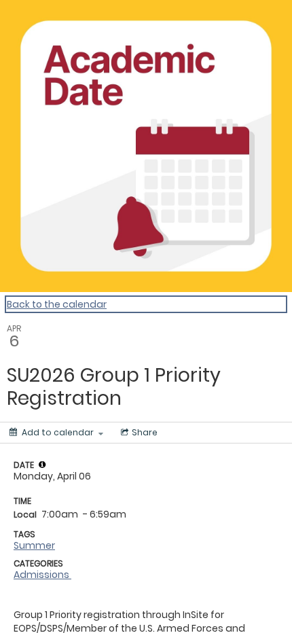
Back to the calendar (57, 304)
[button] (42, 464)
